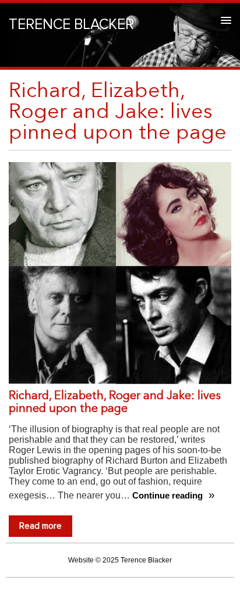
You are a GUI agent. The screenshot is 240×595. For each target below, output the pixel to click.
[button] (224, 20)
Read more (40, 526)
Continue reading (168, 495)
